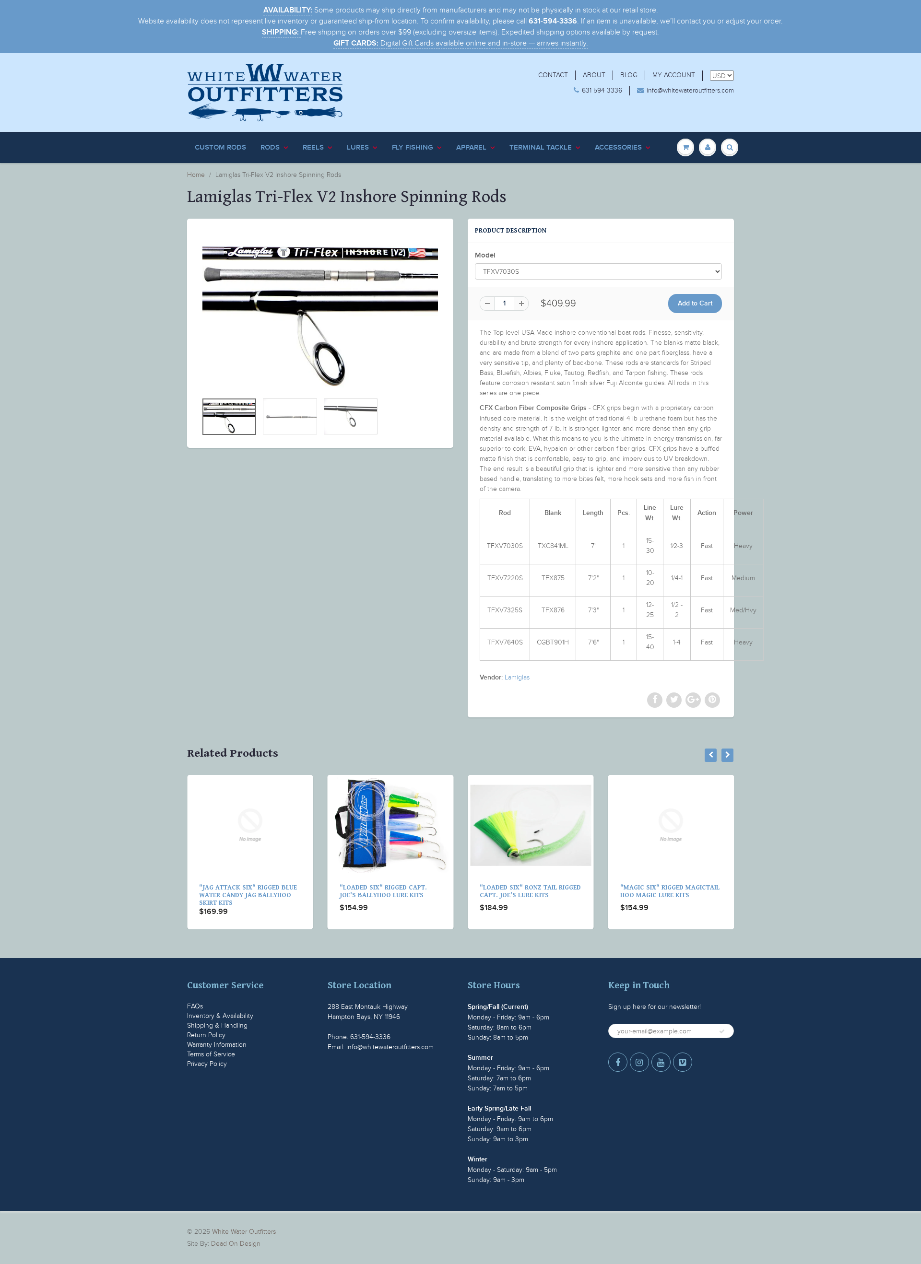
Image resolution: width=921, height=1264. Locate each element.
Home (196, 175)
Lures (358, 147)
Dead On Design (235, 1244)
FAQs (195, 1006)
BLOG (629, 75)
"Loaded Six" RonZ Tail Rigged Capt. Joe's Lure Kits (391, 891)
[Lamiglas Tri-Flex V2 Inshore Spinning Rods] (320, 310)
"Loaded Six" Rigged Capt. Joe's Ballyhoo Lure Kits (243, 891)
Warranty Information (217, 1045)
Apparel (471, 147)
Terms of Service (211, 1054)
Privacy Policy (207, 1064)
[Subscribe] (722, 1031)
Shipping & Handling (217, 1025)
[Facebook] (617, 1062)
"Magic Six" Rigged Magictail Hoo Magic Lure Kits (530, 891)
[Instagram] (639, 1062)
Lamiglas (517, 677)
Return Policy (206, 1035)
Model (485, 255)
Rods (270, 147)
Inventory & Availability (220, 1016)
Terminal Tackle (540, 147)
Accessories (618, 147)
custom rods (220, 147)
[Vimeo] (682, 1062)
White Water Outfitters (244, 1232)
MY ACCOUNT (673, 75)
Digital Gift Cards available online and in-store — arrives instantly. (460, 43)
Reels (313, 147)
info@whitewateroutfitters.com (690, 90)
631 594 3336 (602, 90)
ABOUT (594, 75)
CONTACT (553, 75)
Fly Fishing (412, 147)
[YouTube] (661, 1062)
